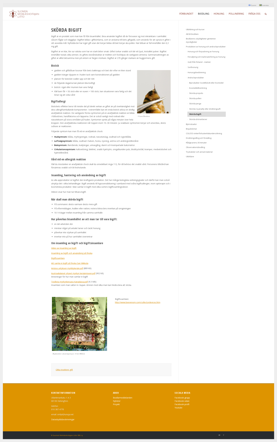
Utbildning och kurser (195, 29)
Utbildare (190, 156)
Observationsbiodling (195, 147)
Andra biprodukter (196, 77)
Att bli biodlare (192, 34)
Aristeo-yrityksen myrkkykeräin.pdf (67, 268)
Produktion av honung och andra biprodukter (206, 46)
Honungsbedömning (197, 72)
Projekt (116, 404)
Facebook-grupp (182, 397)
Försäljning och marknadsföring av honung (206, 57)
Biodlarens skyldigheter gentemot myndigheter (201, 40)
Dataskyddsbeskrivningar (62, 419)
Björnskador (191, 124)
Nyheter (116, 401)
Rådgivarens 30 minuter (196, 142)
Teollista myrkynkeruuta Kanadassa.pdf (69, 281)
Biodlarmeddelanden (122, 397)
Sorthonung (193, 67)
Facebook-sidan (182, 401)
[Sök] (266, 13)
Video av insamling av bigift (63, 248)
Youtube (178, 407)
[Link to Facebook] (223, 435)
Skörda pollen (195, 98)
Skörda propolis (196, 93)
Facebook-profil (182, 404)
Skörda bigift (195, 114)
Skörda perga (195, 103)
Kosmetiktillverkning (198, 88)
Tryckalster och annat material (199, 152)
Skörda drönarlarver (198, 119)
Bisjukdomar (191, 128)
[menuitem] (252, 5)
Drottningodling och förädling (198, 138)
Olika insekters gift (64, 369)
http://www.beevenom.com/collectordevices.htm (137, 302)
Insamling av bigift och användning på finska (71, 253)
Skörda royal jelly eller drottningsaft (204, 109)
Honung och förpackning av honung (203, 51)
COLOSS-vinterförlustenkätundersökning (204, 133)
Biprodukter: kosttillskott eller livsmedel (206, 82)
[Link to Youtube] (219, 435)
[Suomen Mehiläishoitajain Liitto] (27, 14)
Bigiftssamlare (58, 258)
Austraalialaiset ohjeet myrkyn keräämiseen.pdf (73, 273)
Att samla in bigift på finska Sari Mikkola (69, 263)
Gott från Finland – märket (199, 62)
